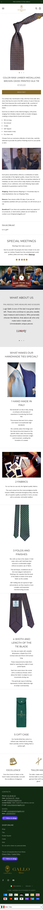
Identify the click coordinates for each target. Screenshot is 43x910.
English (28, 886)
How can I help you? (8, 225)
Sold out (21, 92)
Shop (3, 829)
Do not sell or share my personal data (14, 845)
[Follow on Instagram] (8, 880)
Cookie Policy (16, 854)
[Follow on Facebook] (3, 880)
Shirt (3, 842)
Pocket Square (6, 836)
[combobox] (21, 907)
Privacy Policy (6, 854)
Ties (3, 832)
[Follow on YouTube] (13, 880)
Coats (4, 839)
